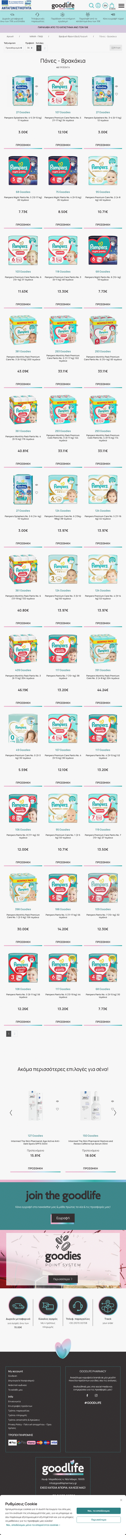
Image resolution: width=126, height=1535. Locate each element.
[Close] (121, 1500)
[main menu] (121, 6)
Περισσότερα (98, 1519)
